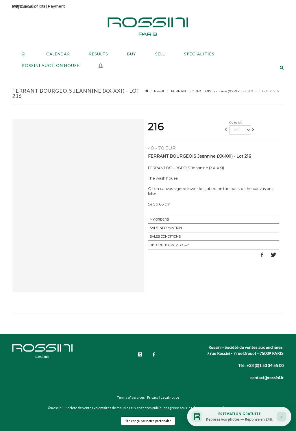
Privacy (152, 397)
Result (159, 91)
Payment (56, 6)
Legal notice (170, 397)
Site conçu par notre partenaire (148, 421)
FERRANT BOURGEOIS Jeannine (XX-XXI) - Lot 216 (213, 91)
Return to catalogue (169, 245)
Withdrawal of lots (28, 6)
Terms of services (131, 397)
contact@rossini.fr (267, 377)
